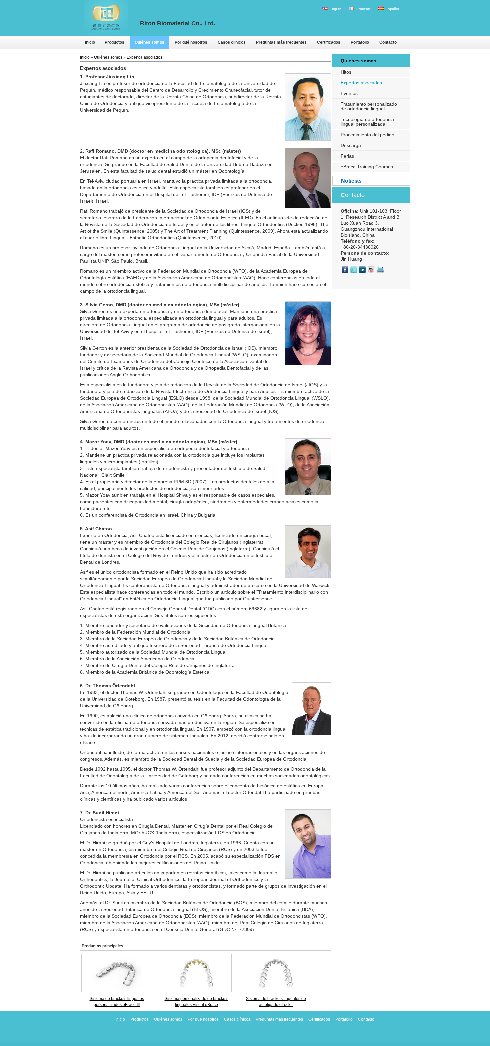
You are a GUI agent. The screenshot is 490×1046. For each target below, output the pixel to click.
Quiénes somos (108, 57)
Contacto (353, 195)
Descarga (351, 145)
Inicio (85, 57)
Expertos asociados (144, 57)
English (335, 9)
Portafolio (344, 1019)
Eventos (349, 93)
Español (392, 9)
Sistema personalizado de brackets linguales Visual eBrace (196, 1001)
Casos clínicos (237, 1019)
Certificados (319, 1019)
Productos (139, 1019)
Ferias (347, 156)
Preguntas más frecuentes (279, 1019)
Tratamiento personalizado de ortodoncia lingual (369, 106)
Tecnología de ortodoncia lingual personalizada (367, 122)
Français (363, 9)
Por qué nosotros (203, 1019)
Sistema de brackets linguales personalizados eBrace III (117, 1001)
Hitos (346, 72)
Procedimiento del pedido (367, 134)
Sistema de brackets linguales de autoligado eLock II (276, 1001)
